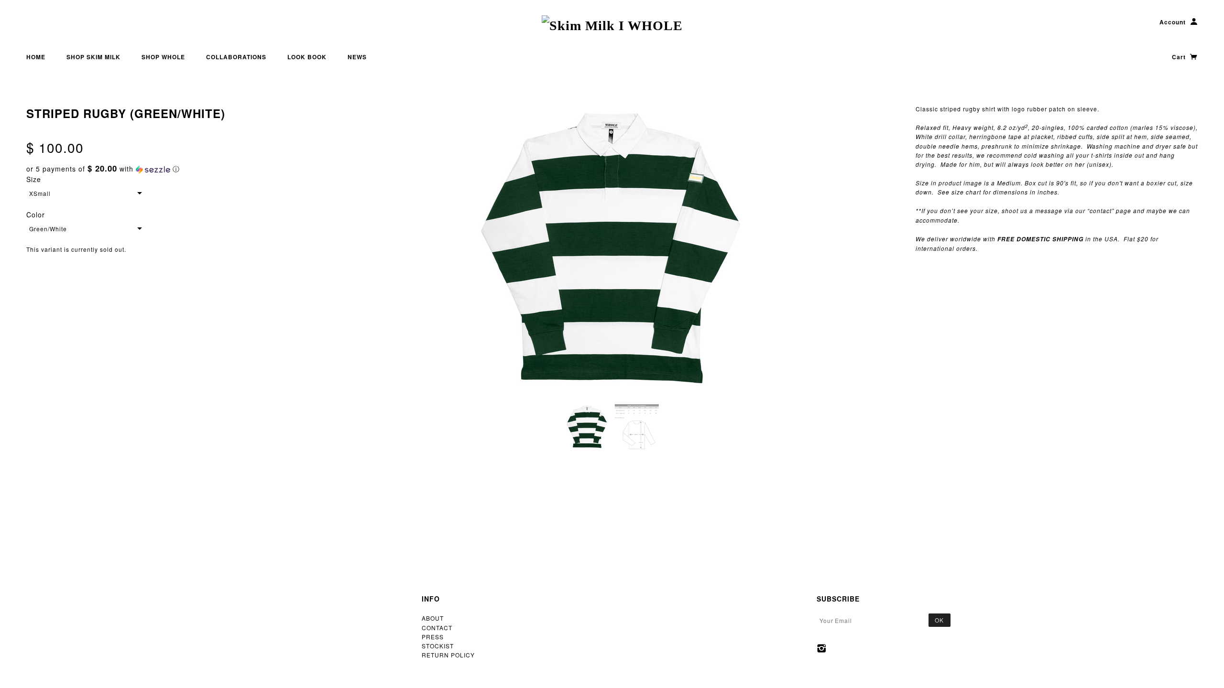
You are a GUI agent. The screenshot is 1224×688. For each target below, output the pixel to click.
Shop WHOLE (163, 57)
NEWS (357, 57)
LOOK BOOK (307, 57)
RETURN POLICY (448, 655)
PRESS (433, 637)
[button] (167, 169)
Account (1172, 22)
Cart (1180, 57)
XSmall (40, 193)
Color (35, 214)
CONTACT (437, 628)
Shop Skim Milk (93, 57)
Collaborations (236, 57)
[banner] (612, 25)
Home (35, 57)
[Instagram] (822, 648)
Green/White (48, 229)
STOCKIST (438, 646)
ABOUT (433, 618)
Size (33, 179)
